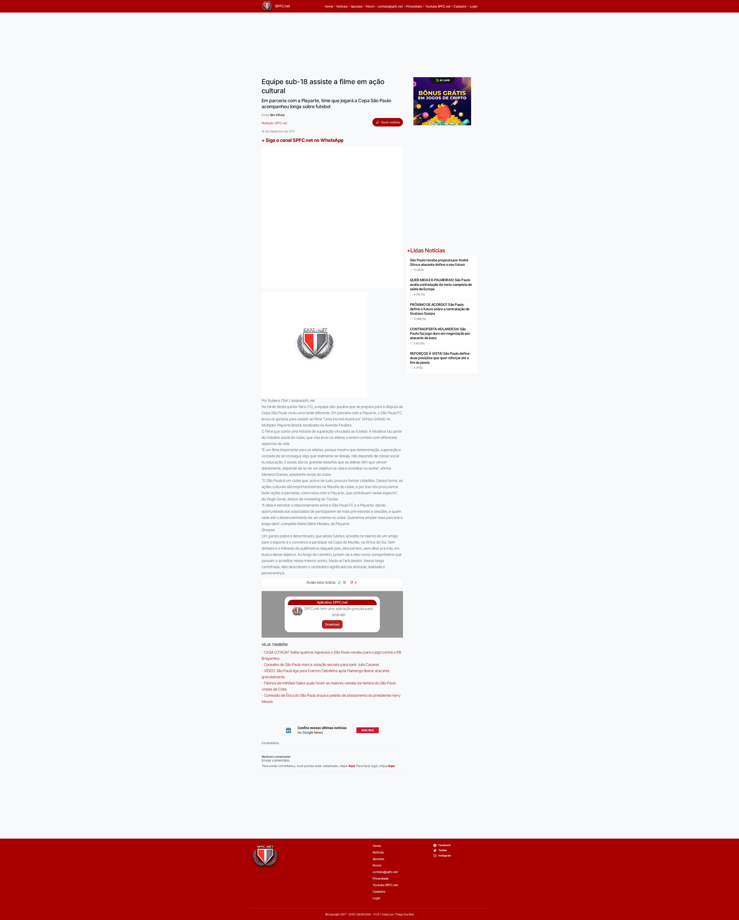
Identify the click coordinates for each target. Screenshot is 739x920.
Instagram (444, 855)
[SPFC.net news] (332, 730)
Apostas (356, 6)
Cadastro (460, 6)
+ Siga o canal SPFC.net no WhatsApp (303, 140)
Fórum (370, 6)
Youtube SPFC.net (437, 6)
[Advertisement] (369, 42)
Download (332, 624)
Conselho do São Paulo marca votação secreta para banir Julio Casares (321, 664)
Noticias (342, 6)
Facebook (444, 845)
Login (473, 6)
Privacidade (414, 6)
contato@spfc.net (390, 6)
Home (329, 6)
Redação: (274, 123)
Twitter (442, 850)
